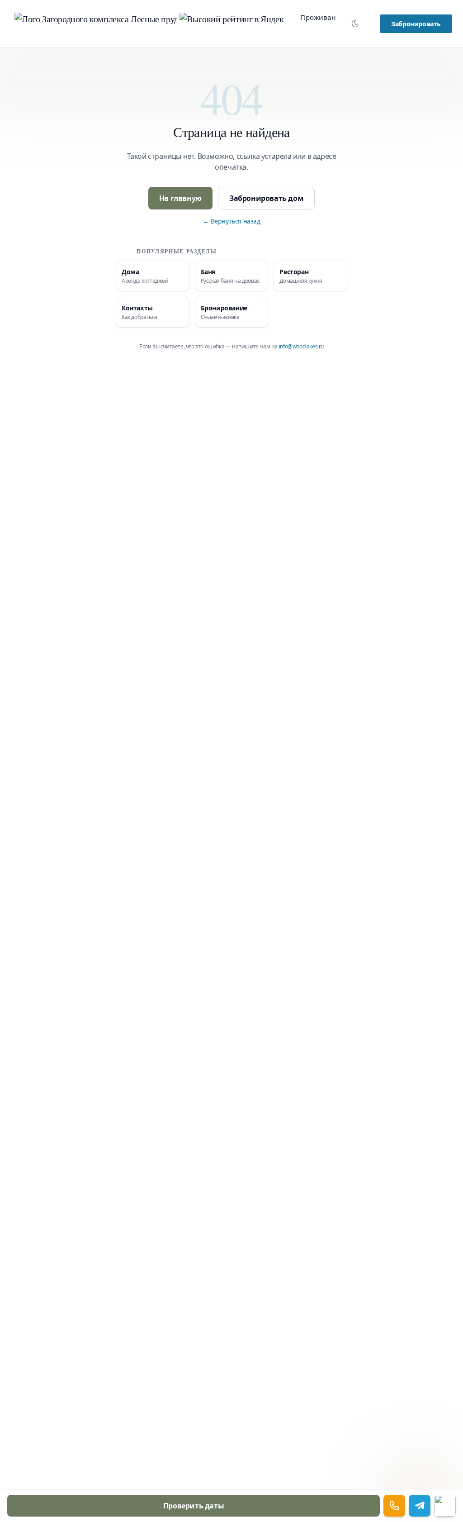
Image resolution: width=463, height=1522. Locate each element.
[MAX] (445, 1506)
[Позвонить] (394, 1506)
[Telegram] (419, 1506)
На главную (180, 198)
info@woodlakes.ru (301, 346)
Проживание (322, 17)
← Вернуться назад (231, 221)
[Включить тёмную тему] (355, 23)
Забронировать (416, 23)
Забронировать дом (266, 198)
